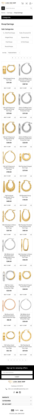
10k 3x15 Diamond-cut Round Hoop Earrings (9, 138)
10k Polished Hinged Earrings (25, 167)
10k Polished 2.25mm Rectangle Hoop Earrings (25, 255)
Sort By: (4, 52)
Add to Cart (7, 88)
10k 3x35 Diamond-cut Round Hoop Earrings (9, 168)
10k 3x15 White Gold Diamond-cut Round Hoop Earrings (25, 109)
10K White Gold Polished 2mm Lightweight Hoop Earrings (9, 256)
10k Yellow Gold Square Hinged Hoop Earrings (9, 346)
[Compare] (26, 3)
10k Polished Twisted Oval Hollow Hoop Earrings (25, 226)
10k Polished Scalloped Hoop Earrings (9, 197)
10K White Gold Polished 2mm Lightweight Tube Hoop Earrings (25, 317)
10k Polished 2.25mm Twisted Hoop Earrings (9, 226)
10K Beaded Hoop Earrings (25, 196)
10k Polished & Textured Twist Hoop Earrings (25, 346)
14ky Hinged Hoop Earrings (9, 79)
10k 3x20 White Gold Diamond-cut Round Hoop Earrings (25, 80)
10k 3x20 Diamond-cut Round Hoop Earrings (9, 109)
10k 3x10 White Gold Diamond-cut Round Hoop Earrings (25, 138)
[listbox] (14, 52)
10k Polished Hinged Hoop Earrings (25, 285)
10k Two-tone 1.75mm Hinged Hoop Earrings (9, 286)
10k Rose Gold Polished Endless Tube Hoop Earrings (9, 316)
